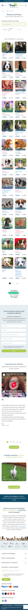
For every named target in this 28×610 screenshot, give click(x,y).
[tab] (7, 442)
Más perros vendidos (14, 487)
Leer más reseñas (14, 447)
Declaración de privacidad (19, 605)
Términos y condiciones (8, 605)
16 (16, 283)
